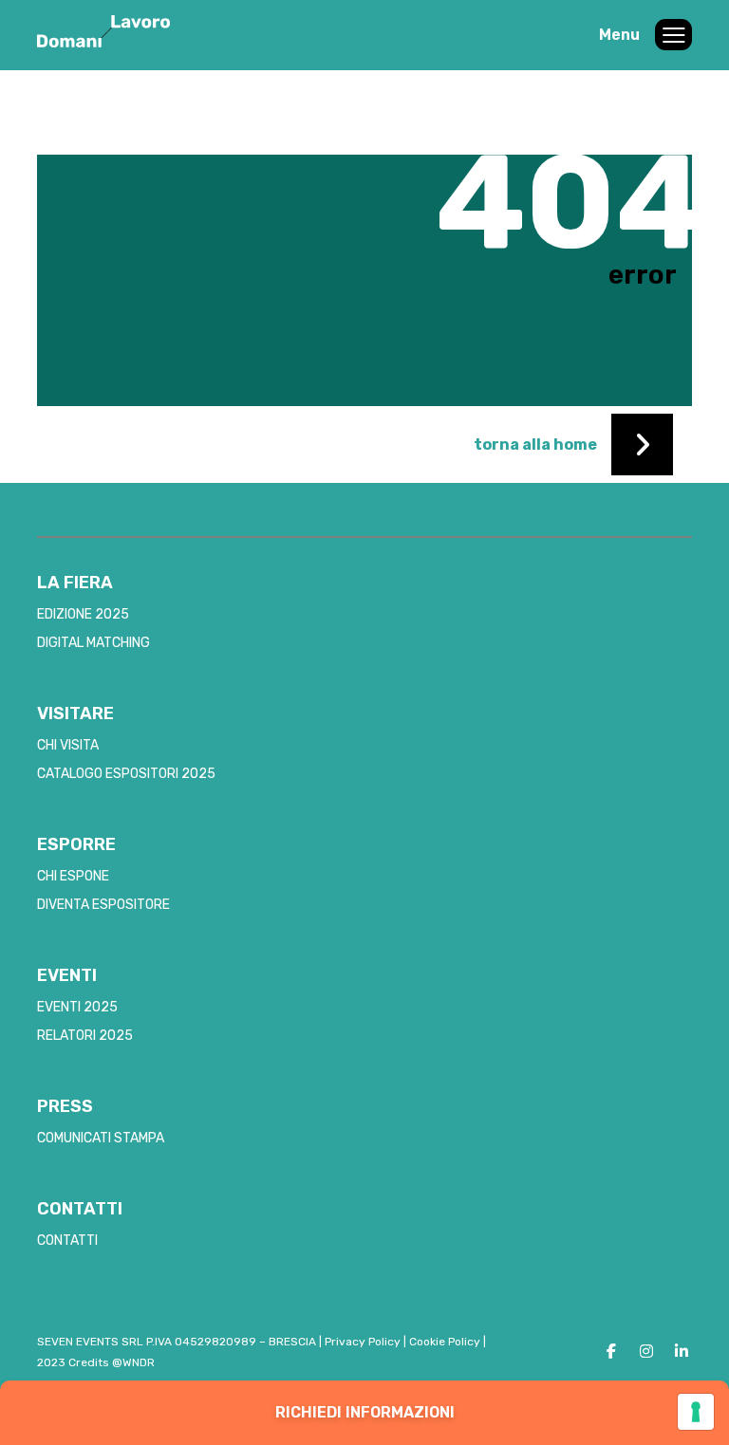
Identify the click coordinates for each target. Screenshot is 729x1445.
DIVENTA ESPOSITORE (103, 905)
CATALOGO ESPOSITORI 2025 (126, 774)
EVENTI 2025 (77, 1007)
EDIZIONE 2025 (83, 614)
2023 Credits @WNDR (96, 1362)
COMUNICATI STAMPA (100, 1138)
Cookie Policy (444, 1341)
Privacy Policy (363, 1341)
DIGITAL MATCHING (93, 643)
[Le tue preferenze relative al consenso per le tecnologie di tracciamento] (696, 1412)
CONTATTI (67, 1240)
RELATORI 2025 (85, 1036)
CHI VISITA (68, 745)
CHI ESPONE (73, 876)
